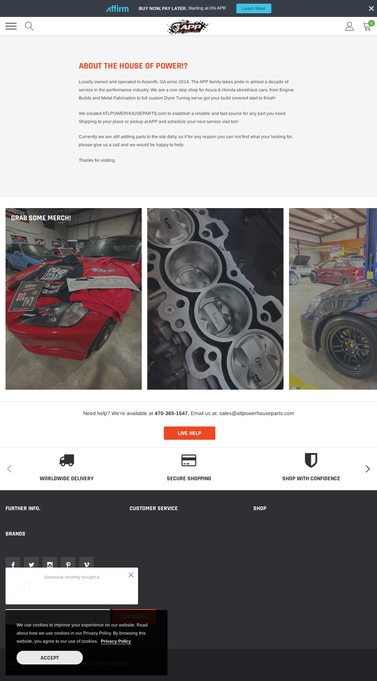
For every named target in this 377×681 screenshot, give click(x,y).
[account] (349, 26)
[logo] (188, 26)
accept (49, 658)
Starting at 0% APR (202, 8)
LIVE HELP (189, 433)
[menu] (11, 26)
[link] (13, 564)
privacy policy (116, 641)
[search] (29, 26)
